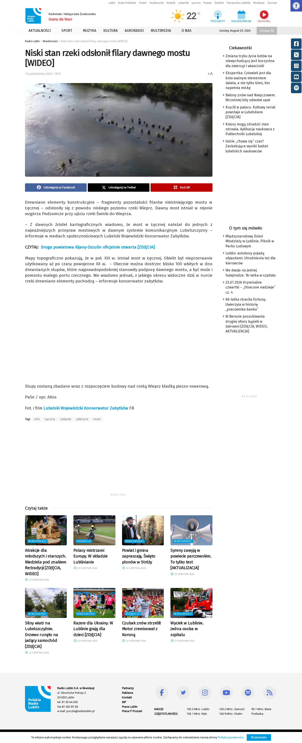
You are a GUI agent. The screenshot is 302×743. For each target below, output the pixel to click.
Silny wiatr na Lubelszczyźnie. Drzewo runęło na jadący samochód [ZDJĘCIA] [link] (41, 634)
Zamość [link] (272, 2)
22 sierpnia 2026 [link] (86, 568)
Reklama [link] (127, 692)
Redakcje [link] (84, 541)
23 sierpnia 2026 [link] (38, 579)
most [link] (97, 419)
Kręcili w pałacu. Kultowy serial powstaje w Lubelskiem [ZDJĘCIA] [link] (250, 112)
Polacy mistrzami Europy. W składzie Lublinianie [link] (90, 556)
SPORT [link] (66, 30)
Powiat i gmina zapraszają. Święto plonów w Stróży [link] (138, 556)
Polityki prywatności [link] (230, 737)
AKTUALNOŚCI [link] (40, 30)
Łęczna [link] (196, 2)
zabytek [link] (65, 419)
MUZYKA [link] (89, 30)
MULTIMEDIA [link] (161, 30)
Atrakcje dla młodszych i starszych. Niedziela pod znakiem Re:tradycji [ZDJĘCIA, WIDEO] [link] (45, 562)
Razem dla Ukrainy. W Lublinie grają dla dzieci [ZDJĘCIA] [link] (93, 628)
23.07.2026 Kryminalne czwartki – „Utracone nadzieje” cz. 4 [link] (250, 287)
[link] (296, 5)
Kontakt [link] (127, 697)
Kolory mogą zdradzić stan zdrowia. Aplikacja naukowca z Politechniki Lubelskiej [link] (250, 129)
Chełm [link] (143, 2)
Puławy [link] (207, 2)
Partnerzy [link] (128, 688)
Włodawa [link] (258, 2)
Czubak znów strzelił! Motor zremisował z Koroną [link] (141, 628)
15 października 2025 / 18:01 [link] (43, 73)
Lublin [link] (111, 2)
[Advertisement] (118, 460)
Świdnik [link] (219, 2)
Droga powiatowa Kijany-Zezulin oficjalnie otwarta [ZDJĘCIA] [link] (98, 247)
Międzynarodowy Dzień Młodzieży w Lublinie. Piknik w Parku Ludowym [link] (250, 241)
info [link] (37, 419)
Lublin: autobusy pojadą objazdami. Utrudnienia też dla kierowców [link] (250, 258)
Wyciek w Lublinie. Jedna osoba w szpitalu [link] (186, 628)
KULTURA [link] (110, 30)
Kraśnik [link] (170, 2)
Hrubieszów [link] (156, 2)
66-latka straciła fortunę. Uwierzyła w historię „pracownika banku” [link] (246, 304)
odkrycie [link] (82, 419)
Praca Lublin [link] (130, 706)
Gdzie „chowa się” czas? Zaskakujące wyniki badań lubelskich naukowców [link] (247, 146)
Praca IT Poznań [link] (132, 711)
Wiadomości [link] (37, 541)
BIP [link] (124, 702)
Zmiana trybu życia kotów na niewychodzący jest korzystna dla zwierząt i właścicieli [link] (250, 61)
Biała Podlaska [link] (127, 2)
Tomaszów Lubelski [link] (238, 2)
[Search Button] (272, 31)
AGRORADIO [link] (134, 30)
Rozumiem (259, 737)
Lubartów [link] (183, 2)
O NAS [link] (186, 30)
